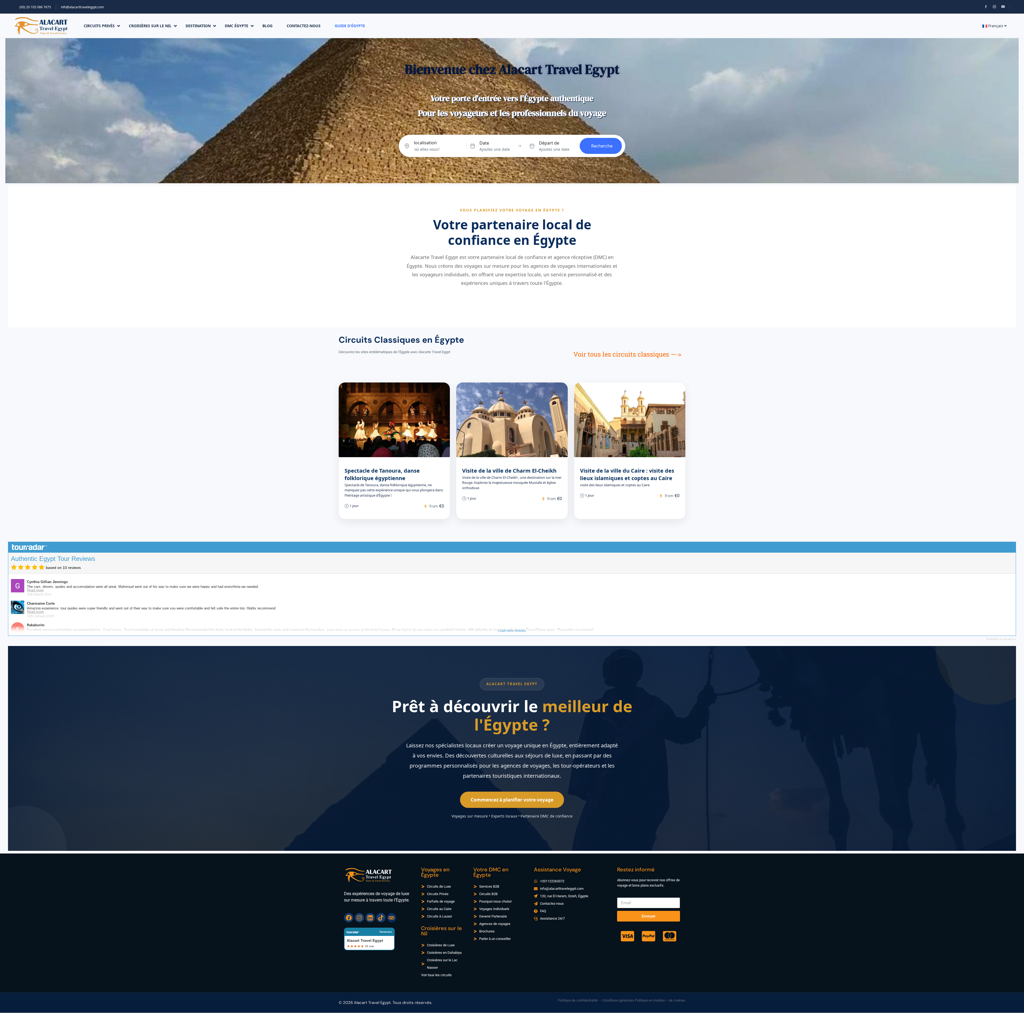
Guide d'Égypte (350, 25)
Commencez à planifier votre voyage (512, 800)
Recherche (602, 146)
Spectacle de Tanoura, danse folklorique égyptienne (382, 474)
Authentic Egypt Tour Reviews (53, 558)
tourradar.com (1009, 639)
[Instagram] (359, 917)
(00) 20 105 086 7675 (35, 7)
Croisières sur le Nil (150, 25)
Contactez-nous (304, 25)
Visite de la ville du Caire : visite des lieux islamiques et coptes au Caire (627, 474)
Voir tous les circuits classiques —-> (627, 354)
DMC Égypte (236, 25)
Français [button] (995, 25)
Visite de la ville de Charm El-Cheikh (509, 470)
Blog (267, 25)
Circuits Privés (99, 25)
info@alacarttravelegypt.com (82, 7)
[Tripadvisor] (391, 917)
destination (198, 25)
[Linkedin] (370, 917)
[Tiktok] (381, 917)
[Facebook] (348, 917)
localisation (425, 143)
